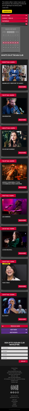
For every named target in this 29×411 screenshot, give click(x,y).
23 (17, 45)
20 (10, 45)
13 (10, 43)
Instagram (16, 392)
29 (15, 47)
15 (15, 43)
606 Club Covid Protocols (14, 374)
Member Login (14, 382)
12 (8, 43)
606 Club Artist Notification (14, 377)
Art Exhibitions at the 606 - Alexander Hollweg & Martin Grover (14, 379)
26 (8, 47)
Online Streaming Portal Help (14, 371)
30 (17, 47)
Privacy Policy (14, 368)
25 (6, 47)
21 (12, 45)
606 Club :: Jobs (14, 376)
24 (3, 47)
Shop (14, 369)
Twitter (13, 392)
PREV (4, 32)
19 (8, 45)
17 (3, 45)
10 (3, 43)
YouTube (18, 392)
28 (13, 47)
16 (17, 43)
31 (3, 50)
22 (15, 45)
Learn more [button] (5, 7)
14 (12, 43)
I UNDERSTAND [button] (7, 11)
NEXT (16, 32)
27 (10, 47)
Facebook (11, 392)
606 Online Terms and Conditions (14, 373)
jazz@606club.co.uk (14, 397)
